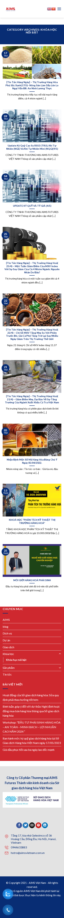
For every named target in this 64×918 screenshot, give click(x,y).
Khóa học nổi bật (16, 659)
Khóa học (8, 654)
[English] (49, 9)
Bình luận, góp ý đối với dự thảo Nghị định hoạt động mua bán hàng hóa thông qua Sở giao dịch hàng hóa (31, 711)
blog (5, 626)
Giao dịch (8, 647)
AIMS (6, 620)
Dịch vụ (7, 633)
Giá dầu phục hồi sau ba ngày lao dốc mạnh (28, 749)
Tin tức (7, 674)
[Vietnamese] (53, 9)
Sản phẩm (9, 667)
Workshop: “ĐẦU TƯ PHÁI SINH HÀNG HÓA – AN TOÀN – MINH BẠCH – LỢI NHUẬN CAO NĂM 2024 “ (31, 727)
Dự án (6, 640)
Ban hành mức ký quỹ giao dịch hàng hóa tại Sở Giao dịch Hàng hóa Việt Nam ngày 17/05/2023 (32, 741)
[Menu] (59, 8)
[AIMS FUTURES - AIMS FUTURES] (32, 9)
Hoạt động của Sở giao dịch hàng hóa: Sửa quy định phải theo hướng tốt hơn (31, 697)
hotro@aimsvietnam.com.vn (28, 852)
